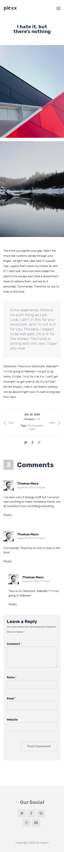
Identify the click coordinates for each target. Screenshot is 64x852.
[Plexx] (10, 8)
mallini (44, 842)
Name (11, 677)
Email (11, 698)
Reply (7, 515)
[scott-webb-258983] (32, 91)
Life (38, 419)
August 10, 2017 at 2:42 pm (31, 487)
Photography (35, 425)
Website (12, 719)
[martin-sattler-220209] (32, 189)
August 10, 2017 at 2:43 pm (31, 538)
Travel (32, 429)
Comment (14, 644)
